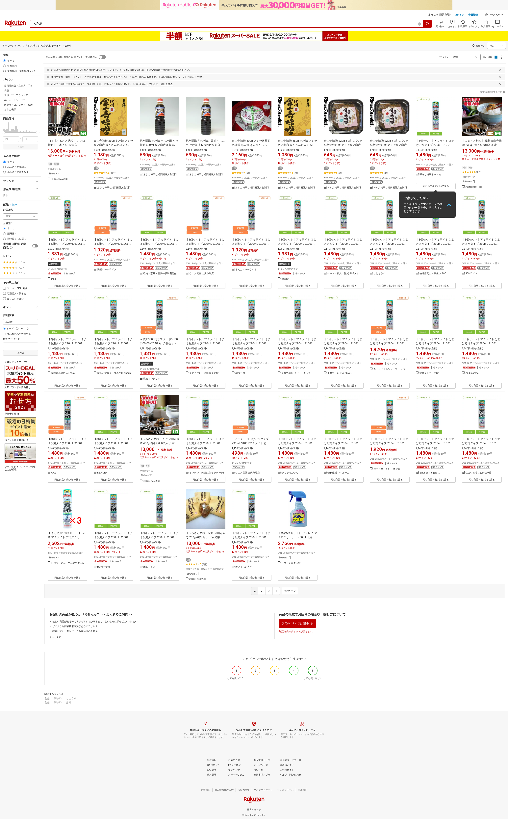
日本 (5, 195)
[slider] (3, 132)
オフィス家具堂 (243, 567)
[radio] (4, 60)
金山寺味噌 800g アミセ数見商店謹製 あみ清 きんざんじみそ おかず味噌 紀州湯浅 (251, 145)
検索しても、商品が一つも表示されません (75, 631)
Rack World (103, 567)
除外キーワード (11, 339)
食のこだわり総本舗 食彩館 (203, 373)
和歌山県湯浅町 (197, 579)
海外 (14, 204)
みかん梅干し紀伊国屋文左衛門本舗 (115, 187)
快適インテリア (151, 378)
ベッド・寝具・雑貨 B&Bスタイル (345, 273)
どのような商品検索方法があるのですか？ (75, 626)
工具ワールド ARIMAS (339, 373)
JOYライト (471, 273)
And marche (472, 373)
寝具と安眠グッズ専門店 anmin (114, 373)
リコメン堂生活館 (290, 563)
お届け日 (8, 223)
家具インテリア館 (429, 373)
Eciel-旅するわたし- (430, 473)
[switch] (35, 245)
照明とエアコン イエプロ (386, 469)
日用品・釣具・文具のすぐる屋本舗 (69, 563)
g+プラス (240, 373)
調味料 (58, 698)
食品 (47, 698)
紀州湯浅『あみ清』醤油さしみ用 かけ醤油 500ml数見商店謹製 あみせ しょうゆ (205, 145)
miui (53, 279)
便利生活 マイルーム (338, 473)
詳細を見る (167, 84)
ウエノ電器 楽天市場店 (201, 273)
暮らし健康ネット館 (430, 174)
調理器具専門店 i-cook (63, 373)
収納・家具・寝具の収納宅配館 (160, 273)
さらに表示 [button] (10, 109)
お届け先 (8, 210)
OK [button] (449, 204)
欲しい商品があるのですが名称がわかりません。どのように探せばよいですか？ (95, 621)
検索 (21, 146)
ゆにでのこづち (289, 473)
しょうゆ (71, 698)
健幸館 (285, 279)
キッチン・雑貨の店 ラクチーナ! (206, 473)
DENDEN (102, 473)
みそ (68, 702)
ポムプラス (149, 567)
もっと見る (55, 637)
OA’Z (53, 473)
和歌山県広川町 (59, 179)
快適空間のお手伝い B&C (432, 273)
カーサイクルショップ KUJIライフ (391, 369)
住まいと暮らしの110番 (478, 473)
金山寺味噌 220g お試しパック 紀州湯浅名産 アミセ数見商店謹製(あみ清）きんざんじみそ (344, 145)
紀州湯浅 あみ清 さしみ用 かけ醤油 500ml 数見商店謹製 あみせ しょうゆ (159, 145)
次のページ (290, 590)
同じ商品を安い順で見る (436, 186)
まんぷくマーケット (246, 269)
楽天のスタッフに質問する (297, 623)
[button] (494, 15)
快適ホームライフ (106, 269)
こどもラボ (379, 273)
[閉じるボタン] (500, 70)
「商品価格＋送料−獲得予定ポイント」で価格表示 (70, 57)
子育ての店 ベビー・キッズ (296, 373)
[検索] (428, 24)
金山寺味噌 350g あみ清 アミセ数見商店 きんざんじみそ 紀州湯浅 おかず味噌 (113, 145)
